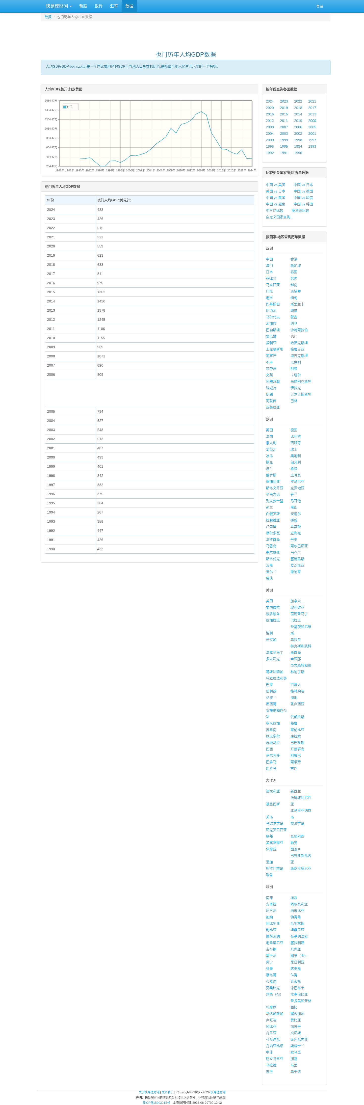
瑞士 (293, 449)
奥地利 (295, 456)
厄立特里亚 (274, 1059)
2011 (284, 121)
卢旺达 (271, 1020)
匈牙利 (295, 462)
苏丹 (269, 1072)
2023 (284, 101)
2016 (270, 114)
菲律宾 (271, 278)
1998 (298, 140)
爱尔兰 (271, 572)
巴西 (269, 749)
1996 (270, 146)
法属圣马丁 (274, 652)
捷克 (269, 462)
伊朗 (269, 394)
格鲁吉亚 (297, 349)
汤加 (269, 862)
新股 (83, 6)
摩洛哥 (271, 975)
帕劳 (293, 843)
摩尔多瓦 (273, 533)
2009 (312, 121)
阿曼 (293, 369)
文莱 (269, 375)
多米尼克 (273, 659)
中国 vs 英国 (275, 198)
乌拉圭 (295, 640)
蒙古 (293, 317)
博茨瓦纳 (273, 936)
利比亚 (271, 930)
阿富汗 (271, 356)
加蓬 (293, 1059)
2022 (298, 101)
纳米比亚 (297, 911)
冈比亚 (271, 1026)
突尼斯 (295, 1033)
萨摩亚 (271, 849)
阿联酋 (271, 401)
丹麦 (293, 539)
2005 (312, 127)
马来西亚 (273, 285)
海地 (293, 698)
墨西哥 (271, 704)
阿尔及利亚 (299, 904)
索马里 (295, 1052)
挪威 (293, 520)
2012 (270, 121)
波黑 (269, 565)
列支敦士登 (274, 501)
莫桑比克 (273, 988)
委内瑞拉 (273, 607)
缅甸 (293, 298)
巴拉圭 (295, 620)
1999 (284, 140)
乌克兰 (295, 552)
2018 (298, 108)
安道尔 (295, 514)
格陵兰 (271, 698)
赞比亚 (295, 1020)
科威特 (271, 388)
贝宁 (269, 962)
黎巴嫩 (271, 336)
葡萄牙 (271, 449)
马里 (293, 1065)
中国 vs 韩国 (303, 204)
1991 (284, 153)
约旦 (293, 323)
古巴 (293, 768)
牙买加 (271, 640)
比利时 (295, 436)
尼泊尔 (271, 311)
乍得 (293, 975)
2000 (270, 140)
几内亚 (295, 949)
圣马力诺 (273, 494)
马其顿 (295, 527)
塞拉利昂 (297, 943)
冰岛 (269, 456)
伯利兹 (271, 691)
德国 (293, 430)
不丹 (269, 362)
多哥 (269, 968)
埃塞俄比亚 (299, 994)
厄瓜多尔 (273, 736)
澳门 (269, 266)
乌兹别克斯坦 (300, 381)
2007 (284, 127)
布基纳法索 (299, 936)
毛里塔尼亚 (274, 943)
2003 (284, 133)
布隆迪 (271, 981)
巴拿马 (271, 762)
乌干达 (295, 1072)
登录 (319, 6)
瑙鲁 (269, 875)
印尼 (269, 291)
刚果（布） (274, 994)
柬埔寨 (295, 291)
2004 (270, 133)
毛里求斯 (297, 923)
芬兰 (293, 494)
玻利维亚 (297, 607)
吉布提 (271, 949)
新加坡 (295, 266)
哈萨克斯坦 (299, 343)
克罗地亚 (297, 488)
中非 (269, 1052)
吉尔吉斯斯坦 (300, 394)
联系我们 (168, 1092)
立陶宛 (295, 533)
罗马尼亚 (297, 482)
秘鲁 (293, 723)
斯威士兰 (297, 1046)
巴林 (293, 401)
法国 (269, 436)
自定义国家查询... (279, 217)
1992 (270, 153)
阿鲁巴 (295, 755)
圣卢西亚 (297, 704)
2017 (312, 108)
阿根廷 (295, 762)
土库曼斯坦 (274, 349)
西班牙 (295, 443)
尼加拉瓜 (273, 620)
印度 (293, 311)
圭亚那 (295, 659)
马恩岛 (271, 546)
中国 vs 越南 (275, 204)
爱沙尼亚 (297, 565)
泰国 (293, 272)
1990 (298, 153)
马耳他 (295, 501)
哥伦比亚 (297, 730)
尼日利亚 (297, 962)
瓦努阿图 (297, 836)
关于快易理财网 (149, 1092)
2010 (298, 121)
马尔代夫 (273, 317)
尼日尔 (271, 911)
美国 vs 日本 (275, 191)
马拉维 (271, 1065)
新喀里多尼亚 (300, 868)
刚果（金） (299, 956)
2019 (284, 108)
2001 (312, 133)
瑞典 (269, 578)
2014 (298, 114)
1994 (298, 146)
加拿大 (295, 601)
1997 (312, 140)
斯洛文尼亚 (274, 488)
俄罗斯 (271, 475)
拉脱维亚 (273, 520)
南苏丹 (295, 1026)
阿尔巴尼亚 (299, 546)
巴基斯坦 (273, 304)
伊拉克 (295, 388)
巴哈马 (271, 768)
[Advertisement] (186, 34)
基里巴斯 (273, 804)
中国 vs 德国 (303, 191)
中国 (269, 259)
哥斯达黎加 (274, 672)
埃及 (293, 898)
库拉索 (295, 736)
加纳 (269, 917)
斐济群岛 (297, 823)
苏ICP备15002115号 (156, 1103)
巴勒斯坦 (273, 330)
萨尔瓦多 (273, 755)
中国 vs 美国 (275, 185)
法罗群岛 (273, 539)
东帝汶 (271, 369)
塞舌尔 (271, 956)
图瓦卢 (295, 849)
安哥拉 (271, 904)
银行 (99, 6)
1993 (312, 146)
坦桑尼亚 (297, 930)
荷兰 (269, 507)
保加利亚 (273, 482)
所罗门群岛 (274, 868)
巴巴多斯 (297, 743)
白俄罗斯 (273, 514)
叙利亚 (271, 343)
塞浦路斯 (297, 559)
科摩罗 (271, 1007)
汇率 (114, 6)
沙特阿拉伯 (299, 330)
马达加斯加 (274, 1014)
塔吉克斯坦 (299, 356)
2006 (298, 127)
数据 (129, 6)
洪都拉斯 (297, 717)
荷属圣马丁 (299, 614)
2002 (298, 133)
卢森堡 (271, 527)
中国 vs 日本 (303, 185)
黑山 (293, 507)
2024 (270, 101)
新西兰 (295, 791)
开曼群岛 (297, 749)
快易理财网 (57, 6)
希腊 (293, 469)
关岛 (269, 817)
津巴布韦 (297, 988)
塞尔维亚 (273, 552)
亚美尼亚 (273, 407)
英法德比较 (300, 211)
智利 (269, 633)
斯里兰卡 (297, 304)
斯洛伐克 (273, 559)
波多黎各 (273, 614)
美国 (269, 601)
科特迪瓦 (273, 1039)
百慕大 (295, 685)
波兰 (269, 469)
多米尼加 (273, 723)
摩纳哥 (295, 572)
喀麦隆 (295, 968)
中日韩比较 (274, 211)
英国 (269, 430)
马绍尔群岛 (274, 823)
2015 (284, 114)
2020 (270, 108)
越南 (293, 285)
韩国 (293, 278)
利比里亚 (273, 923)
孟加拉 (271, 323)
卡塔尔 (295, 375)
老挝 (269, 298)
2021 (312, 101)
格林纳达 (297, 691)
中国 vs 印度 (303, 198)
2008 (270, 127)
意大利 (271, 443)
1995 (284, 146)
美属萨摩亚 (274, 843)
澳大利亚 (273, 791)
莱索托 (295, 981)
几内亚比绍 (274, 1046)
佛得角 (295, 917)
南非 (269, 898)
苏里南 (271, 730)
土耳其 (295, 475)
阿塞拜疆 (273, 381)
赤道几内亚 (299, 1039)
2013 (312, 114)
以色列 (295, 362)
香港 (293, 259)
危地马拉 (273, 743)
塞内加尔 (297, 1014)
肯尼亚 (271, 1033)
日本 (269, 272)
